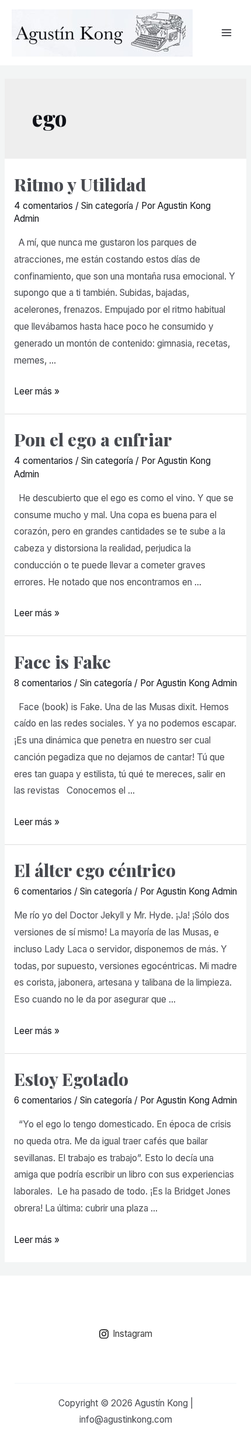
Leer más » (37, 391)
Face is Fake (62, 661)
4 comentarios (43, 205)
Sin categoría (107, 205)
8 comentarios (43, 683)
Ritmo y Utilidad (80, 184)
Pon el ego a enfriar (93, 439)
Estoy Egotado (71, 1079)
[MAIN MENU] (226, 32)
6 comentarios (43, 891)
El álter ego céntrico (95, 870)
